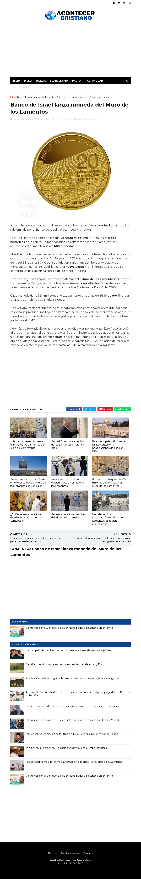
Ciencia (56, 87)
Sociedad (40, 87)
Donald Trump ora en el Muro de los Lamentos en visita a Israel (68, 444)
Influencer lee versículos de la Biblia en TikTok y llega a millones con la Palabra (72, 734)
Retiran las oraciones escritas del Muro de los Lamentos (68, 516)
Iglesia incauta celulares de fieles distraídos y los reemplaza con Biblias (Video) (72, 720)
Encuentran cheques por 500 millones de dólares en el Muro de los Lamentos (109, 482)
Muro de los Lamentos (44, 97)
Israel (19, 97)
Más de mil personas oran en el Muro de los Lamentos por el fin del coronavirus (27, 444)
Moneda (28, 97)
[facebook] (114, 3)
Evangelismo (59, 80)
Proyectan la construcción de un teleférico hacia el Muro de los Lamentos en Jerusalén (28, 482)
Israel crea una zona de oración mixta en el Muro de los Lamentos (68, 482)
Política (71, 87)
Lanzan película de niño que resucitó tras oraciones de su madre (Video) (68, 650)
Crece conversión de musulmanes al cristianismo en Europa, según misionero (72, 706)
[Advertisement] (70, 50)
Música (86, 87)
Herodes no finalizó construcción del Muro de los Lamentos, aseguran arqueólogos (109, 519)
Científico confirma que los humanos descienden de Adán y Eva (64, 664)
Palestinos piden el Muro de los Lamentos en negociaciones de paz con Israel (109, 446)
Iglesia (41, 80)
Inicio (16, 80)
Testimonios (21, 87)
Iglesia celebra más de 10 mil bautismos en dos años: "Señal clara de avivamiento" (74, 761)
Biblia (28, 80)
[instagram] (119, 3)
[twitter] (124, 3)
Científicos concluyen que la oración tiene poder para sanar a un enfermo (69, 627)
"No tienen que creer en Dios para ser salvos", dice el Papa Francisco (66, 747)
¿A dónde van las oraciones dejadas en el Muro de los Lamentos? (26, 517)
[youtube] (130, 3)
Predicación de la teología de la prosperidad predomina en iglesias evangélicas (73, 678)
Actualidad (95, 80)
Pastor (77, 80)
